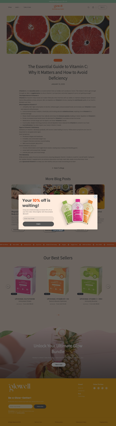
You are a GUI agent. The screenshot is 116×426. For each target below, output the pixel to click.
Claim (38, 224)
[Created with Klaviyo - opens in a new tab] (58, 230)
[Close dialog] (95, 196)
